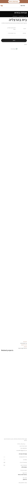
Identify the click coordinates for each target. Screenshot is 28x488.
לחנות (14, 40)
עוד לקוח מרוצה (21, 374)
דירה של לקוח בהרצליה (19, 424)
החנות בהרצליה (23, 470)
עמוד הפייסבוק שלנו (23, 482)
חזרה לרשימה (24, 345)
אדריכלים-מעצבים (23, 457)
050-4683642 (24, 448)
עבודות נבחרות (21, 16)
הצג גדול (2, 354)
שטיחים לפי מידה (23, 462)
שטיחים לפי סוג (24, 465)
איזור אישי (25, 478)
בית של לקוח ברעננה (20, 400)
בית (26, 16)
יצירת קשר (24, 473)
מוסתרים (25, 459)
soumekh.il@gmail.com (21, 450)
